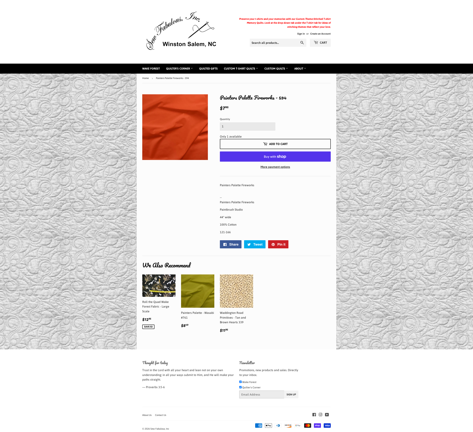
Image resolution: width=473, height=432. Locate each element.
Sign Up (291, 394)
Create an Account (320, 33)
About (299, 68)
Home (145, 78)
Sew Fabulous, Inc (159, 428)
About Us (147, 415)
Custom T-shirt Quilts (240, 68)
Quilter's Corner (178, 68)
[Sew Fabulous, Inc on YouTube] (327, 415)
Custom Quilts (275, 68)
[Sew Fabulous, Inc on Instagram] (320, 415)
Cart (323, 42)
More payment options (275, 166)
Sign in (301, 33)
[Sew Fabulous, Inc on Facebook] (314, 415)
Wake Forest (151, 68)
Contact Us (160, 415)
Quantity (225, 119)
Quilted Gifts (208, 68)
